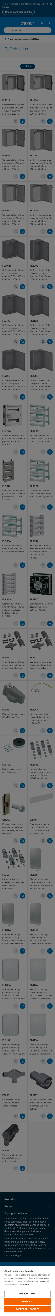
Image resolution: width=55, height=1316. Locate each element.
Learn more (24, 1285)
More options (27, 1294)
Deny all (27, 1301)
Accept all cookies (27, 1309)
